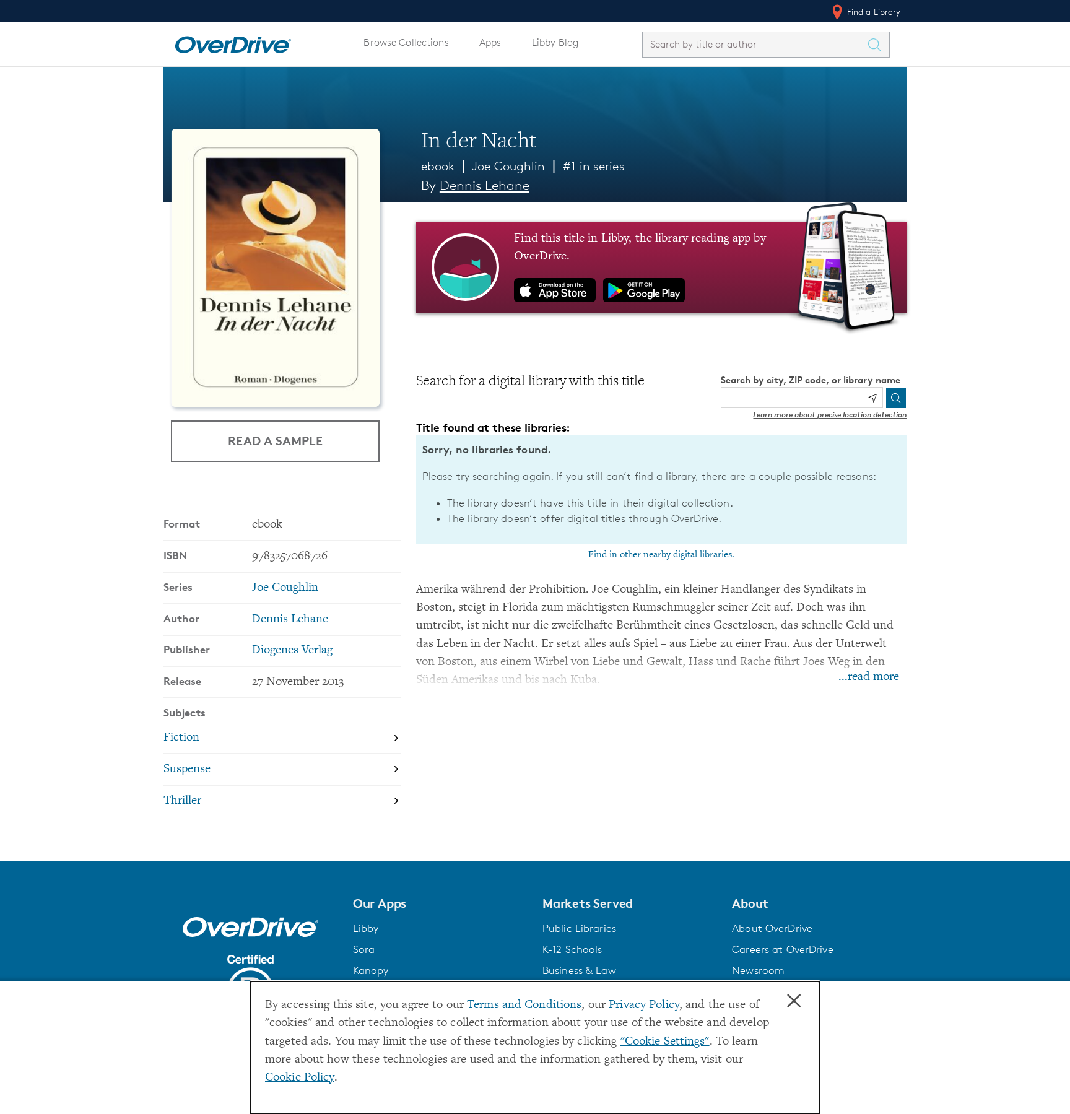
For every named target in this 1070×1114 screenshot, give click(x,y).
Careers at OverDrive (782, 949)
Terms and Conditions (524, 1005)
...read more (868, 677)
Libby (366, 928)
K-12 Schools (572, 949)
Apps (490, 42)
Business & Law (579, 970)
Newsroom (758, 970)
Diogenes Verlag (292, 650)
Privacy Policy (644, 1005)
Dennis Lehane (484, 185)
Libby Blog (555, 42)
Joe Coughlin (508, 166)
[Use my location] (872, 398)
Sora (364, 949)
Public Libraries (579, 928)
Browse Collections (405, 42)
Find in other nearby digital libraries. (661, 555)
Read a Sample (275, 440)
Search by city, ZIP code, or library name (810, 380)
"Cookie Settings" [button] (665, 1042)
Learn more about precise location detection (830, 414)
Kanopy (371, 970)
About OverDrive (772, 928)
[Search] (896, 398)
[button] (440, 903)
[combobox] (755, 44)
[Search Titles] (878, 44)
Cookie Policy (299, 1078)
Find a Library (873, 11)
